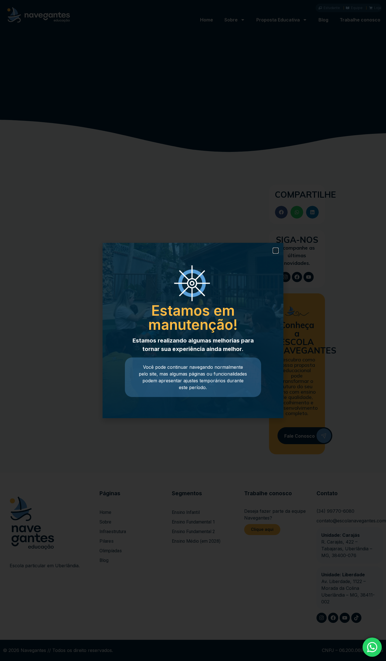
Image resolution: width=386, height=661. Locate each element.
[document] (193, 330)
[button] (276, 250)
